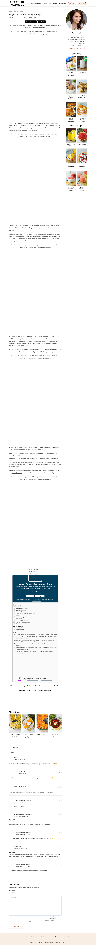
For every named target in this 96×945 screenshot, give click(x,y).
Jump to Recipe (31, 21)
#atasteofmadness (17, 473)
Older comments (13, 752)
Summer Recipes (36, 3)
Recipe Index (47, 3)
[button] (32, 591)
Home (10, 11)
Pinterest (41, 690)
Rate (42, 596)
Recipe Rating (13, 890)
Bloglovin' (22, 690)
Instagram (48, 690)
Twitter (28, 690)
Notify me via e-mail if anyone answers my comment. (51, 920)
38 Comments (37, 17)
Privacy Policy (62, 942)
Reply (59, 758)
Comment (13, 897)
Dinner (21, 11)
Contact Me (62, 3)
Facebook (35, 690)
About (55, 3)
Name (12, 921)
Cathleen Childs (13, 17)
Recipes (16, 11)
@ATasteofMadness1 (32, 680)
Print (29, 596)
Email (30, 921)
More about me (76, 48)
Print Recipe (42, 21)
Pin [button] (36, 596)
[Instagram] (75, 3)
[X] (72, 3)
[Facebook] (69, 3)
